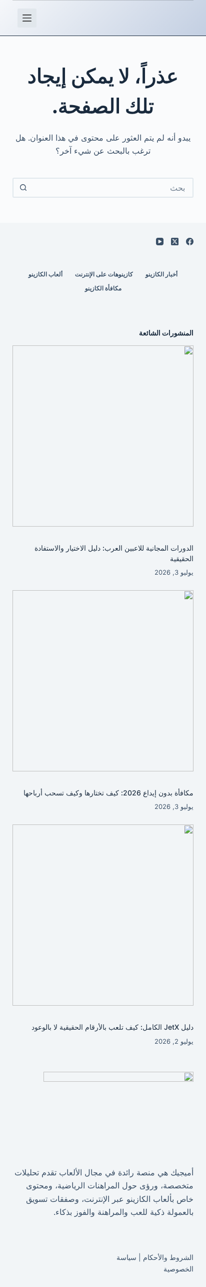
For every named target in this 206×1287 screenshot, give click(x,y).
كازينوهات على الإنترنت (104, 274)
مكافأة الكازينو (103, 288)
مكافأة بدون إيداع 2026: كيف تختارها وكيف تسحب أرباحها (109, 792)
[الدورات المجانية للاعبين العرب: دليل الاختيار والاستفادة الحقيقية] (103, 436)
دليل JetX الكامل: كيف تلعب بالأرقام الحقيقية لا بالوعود (113, 1027)
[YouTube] (160, 241)
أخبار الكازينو (162, 274)
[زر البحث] (24, 188)
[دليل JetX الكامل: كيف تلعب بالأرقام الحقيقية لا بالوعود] (103, 915)
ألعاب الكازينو (45, 274)
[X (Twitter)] (174, 241)
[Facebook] (190, 241)
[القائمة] (27, 18)
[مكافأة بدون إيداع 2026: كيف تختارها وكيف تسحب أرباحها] (103, 681)
